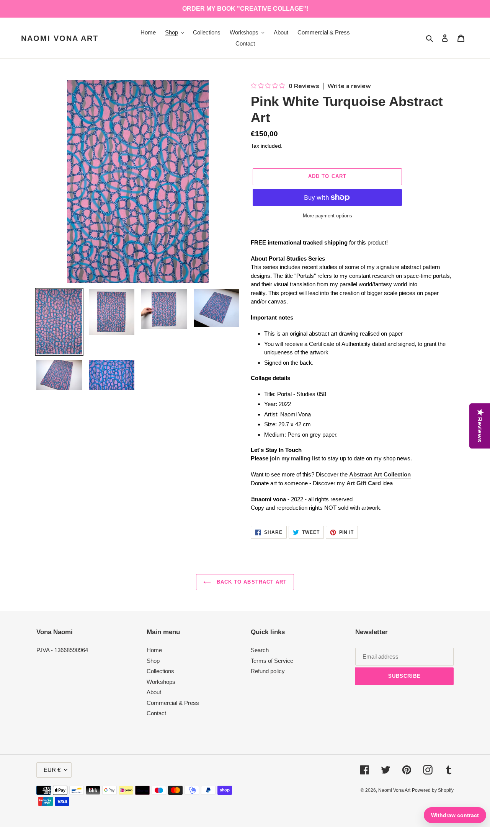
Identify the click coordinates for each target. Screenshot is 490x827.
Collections (160, 671)
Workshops (161, 682)
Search (260, 650)
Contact (156, 713)
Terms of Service (272, 660)
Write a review (349, 86)
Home (154, 650)
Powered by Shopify (433, 790)
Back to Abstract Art (251, 582)
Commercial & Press (173, 703)
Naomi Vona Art (59, 38)
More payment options (327, 216)
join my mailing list (295, 458)
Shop (153, 660)
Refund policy (268, 671)
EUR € (52, 770)
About (154, 692)
